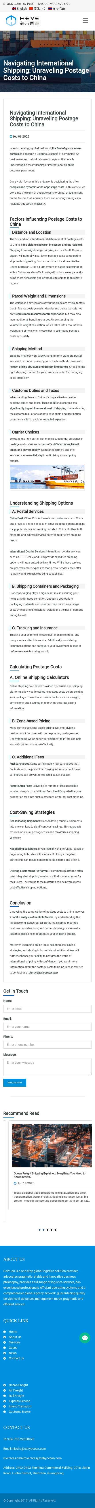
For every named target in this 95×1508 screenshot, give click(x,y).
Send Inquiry (15, 1082)
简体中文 (39, 8)
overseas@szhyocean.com (43, 1458)
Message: (9, 1054)
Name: (7, 1001)
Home (13, 1331)
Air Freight (16, 1390)
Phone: (8, 1036)
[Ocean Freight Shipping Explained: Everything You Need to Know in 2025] (47, 1146)
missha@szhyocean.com (28, 1448)
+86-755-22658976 (21, 1439)
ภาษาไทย (59, 8)
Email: (7, 1018)
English (21, 8)
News (13, 1353)
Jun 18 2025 (20, 1183)
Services (14, 1342)
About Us (15, 1337)
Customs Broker (20, 1411)
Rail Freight (16, 1395)
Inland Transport (20, 1406)
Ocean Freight (18, 1385)
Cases (13, 1347)
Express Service (19, 1401)
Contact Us (16, 1358)
